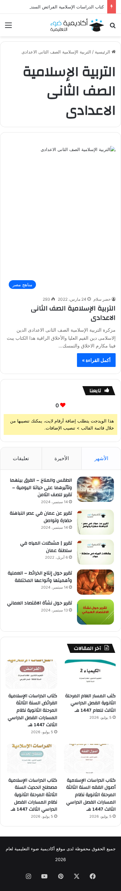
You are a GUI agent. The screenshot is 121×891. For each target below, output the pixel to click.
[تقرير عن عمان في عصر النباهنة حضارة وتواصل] (95, 522)
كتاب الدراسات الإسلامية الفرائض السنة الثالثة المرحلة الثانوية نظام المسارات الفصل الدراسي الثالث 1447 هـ (32, 710)
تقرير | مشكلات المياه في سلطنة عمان (46, 547)
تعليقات (21, 458)
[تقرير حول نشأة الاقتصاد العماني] (95, 612)
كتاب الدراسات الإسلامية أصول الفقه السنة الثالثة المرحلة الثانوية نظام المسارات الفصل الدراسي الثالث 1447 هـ (91, 795)
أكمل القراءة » (96, 360)
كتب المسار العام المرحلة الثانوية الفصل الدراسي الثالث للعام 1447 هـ (90, 703)
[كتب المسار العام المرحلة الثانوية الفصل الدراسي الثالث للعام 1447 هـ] (90, 674)
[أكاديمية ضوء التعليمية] (77, 25)
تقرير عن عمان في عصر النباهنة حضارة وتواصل (41, 517)
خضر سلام (102, 299)
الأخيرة (61, 458)
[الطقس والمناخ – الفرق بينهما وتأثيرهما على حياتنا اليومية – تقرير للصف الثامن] (95, 489)
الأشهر (101, 458)
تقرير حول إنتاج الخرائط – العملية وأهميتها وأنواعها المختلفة (40, 577)
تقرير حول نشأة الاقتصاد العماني (39, 603)
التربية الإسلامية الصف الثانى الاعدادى (73, 313)
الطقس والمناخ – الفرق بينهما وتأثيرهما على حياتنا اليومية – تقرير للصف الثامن (41, 487)
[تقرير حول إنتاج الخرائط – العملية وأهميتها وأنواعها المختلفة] (95, 582)
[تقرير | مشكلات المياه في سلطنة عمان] (95, 552)
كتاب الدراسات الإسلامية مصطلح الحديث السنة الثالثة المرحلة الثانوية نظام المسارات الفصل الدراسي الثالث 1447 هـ (32, 795)
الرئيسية (103, 51)
